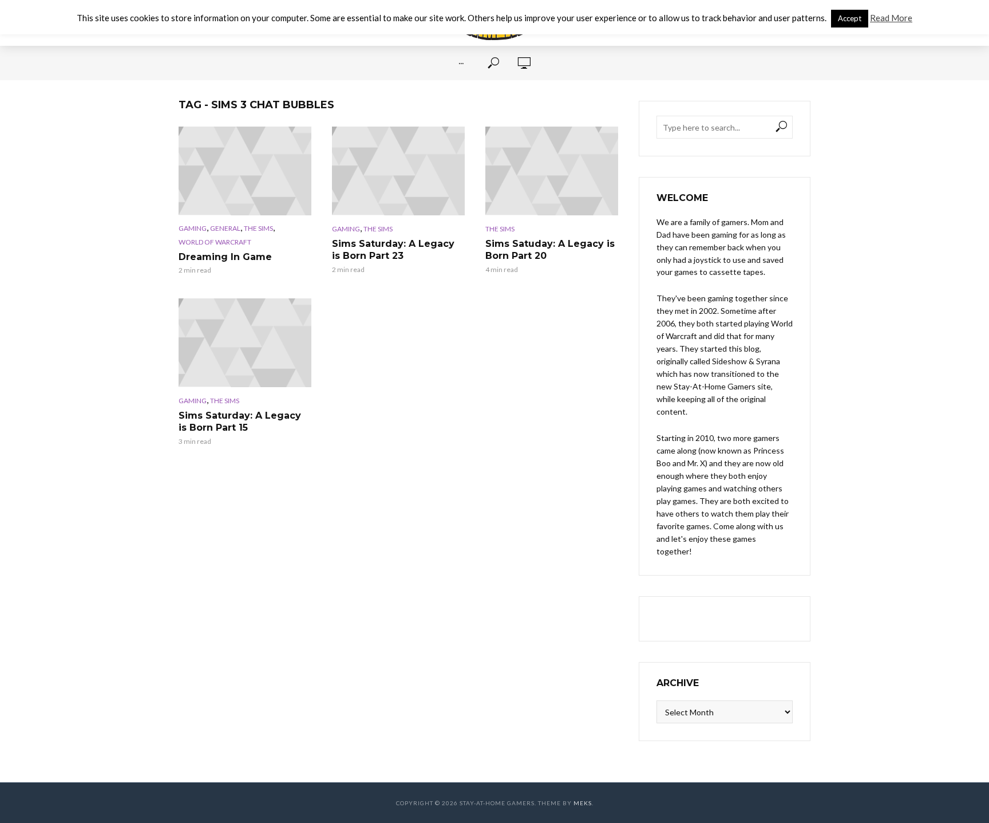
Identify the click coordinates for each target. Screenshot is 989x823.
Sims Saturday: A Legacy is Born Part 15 (240, 422)
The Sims (258, 228)
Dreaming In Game (225, 256)
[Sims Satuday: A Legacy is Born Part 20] (551, 171)
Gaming (193, 228)
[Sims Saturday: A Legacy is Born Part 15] (245, 342)
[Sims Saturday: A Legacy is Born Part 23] (398, 171)
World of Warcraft (215, 242)
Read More (891, 18)
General (225, 228)
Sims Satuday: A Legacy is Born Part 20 (550, 250)
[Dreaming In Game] (245, 171)
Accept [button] (849, 18)
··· (461, 63)
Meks (582, 803)
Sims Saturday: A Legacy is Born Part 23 (393, 250)
